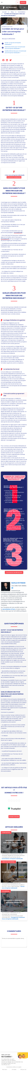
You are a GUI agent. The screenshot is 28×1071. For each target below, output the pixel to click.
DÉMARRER (23, 2)
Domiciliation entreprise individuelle (12, 858)
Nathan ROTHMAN (18, 583)
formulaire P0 (18, 232)
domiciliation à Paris (8, 609)
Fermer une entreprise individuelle (13, 887)
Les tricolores (11, 7)
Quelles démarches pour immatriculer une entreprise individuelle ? (15, 51)
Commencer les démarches (14, 177)
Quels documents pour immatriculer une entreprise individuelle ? (15, 47)
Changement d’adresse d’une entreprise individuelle (13, 918)
